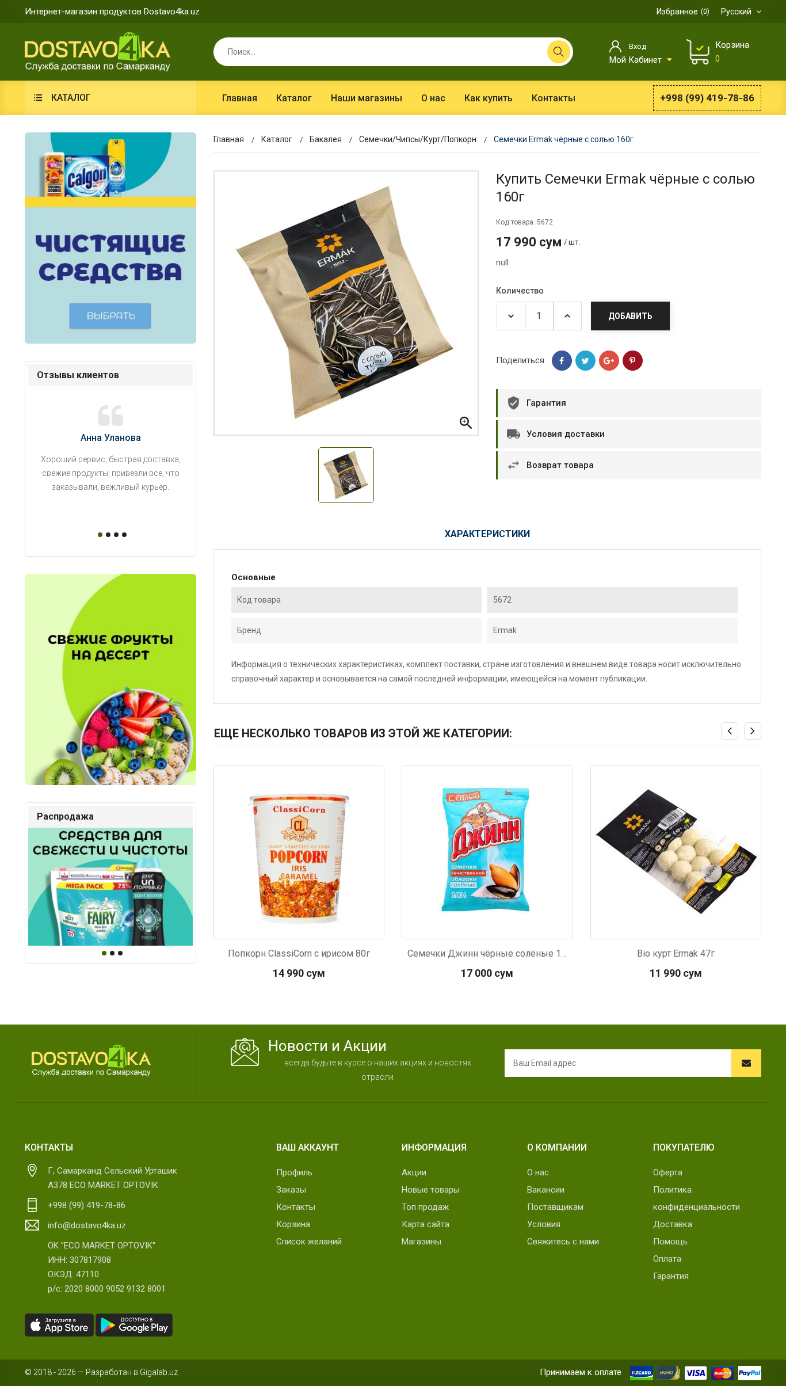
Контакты (295, 1207)
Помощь (670, 1241)
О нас (538, 1172)
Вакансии (545, 1190)
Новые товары (431, 1190)
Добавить (630, 316)
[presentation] (729, 731)
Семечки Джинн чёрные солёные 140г (487, 953)
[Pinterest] (633, 361)
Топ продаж (425, 1207)
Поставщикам (555, 1207)
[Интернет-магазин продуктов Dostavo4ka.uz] (97, 51)
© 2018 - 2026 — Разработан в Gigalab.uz (101, 1372)
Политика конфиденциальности (696, 1198)
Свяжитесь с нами (563, 1241)
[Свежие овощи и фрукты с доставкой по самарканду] (110, 679)
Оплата (667, 1259)
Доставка (672, 1224)
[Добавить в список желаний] (329, 927)
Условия (543, 1224)
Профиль (294, 1172)
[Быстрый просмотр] (268, 927)
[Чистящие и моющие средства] (110, 238)
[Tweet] (585, 361)
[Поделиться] (562, 361)
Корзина (293, 1224)
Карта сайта (425, 1224)
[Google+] (609, 361)
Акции (414, 1172)
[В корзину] (298, 927)
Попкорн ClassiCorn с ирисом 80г (299, 953)
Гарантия (671, 1276)
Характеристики (487, 533)
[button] (98, 535)
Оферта (667, 1172)
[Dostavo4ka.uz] (91, 1061)
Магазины (421, 1241)
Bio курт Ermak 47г (676, 953)
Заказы (291, 1190)
